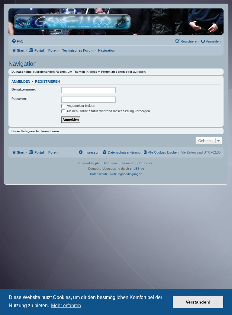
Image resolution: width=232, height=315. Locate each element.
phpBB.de (137, 168)
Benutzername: (23, 89)
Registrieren (47, 81)
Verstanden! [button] (198, 302)
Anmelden (20, 81)
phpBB (100, 163)
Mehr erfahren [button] (66, 305)
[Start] (74, 21)
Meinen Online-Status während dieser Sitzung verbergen (108, 111)
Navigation (22, 63)
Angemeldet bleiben (80, 105)
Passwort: (19, 98)
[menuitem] (17, 41)
